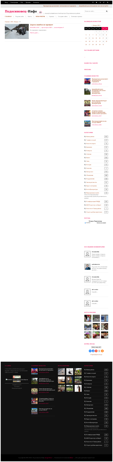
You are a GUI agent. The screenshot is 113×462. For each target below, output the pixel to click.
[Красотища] (78, 388)
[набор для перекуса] (104, 335)
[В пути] (78, 379)
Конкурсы (89, 150)
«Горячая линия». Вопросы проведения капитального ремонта (99, 112)
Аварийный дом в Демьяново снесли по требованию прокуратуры (98, 91)
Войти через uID (96, 347)
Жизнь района (90, 136)
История (88, 164)
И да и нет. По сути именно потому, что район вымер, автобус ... (99, 267)
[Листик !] (78, 371)
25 (106, 41)
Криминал (89, 147)
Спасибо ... (95, 291)
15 (96, 38)
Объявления (89, 175)
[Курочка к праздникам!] (104, 326)
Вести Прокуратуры (92, 189)
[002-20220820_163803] (104, 318)
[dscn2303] (69, 388)
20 (89, 41)
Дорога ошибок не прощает (41, 25)
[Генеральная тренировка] (61, 371)
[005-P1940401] (87, 318)
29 (96, 44)
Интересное (89, 172)
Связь (87, 161)
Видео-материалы (91, 186)
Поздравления (90, 179)
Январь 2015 (96, 25)
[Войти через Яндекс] (96, 351)
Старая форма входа (96, 354)
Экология (88, 168)
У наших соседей (91, 140)
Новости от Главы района (93, 208)
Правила (28, 2)
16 (99, 38)
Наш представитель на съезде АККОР (99, 121)
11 (106, 35)
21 (92, 41)
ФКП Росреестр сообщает (93, 205)
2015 (12, 22)
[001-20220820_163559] (87, 326)
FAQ (22, 2)
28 (92, 44)
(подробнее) (48, 457)
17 (103, 38)
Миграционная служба (92, 193)
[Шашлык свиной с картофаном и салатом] (96, 326)
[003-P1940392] (96, 318)
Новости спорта (91, 143)
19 (86, 41)
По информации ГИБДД (93, 201)
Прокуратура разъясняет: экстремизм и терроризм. (54, 6)
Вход (6, 2)
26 (86, 44)
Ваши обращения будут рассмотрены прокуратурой (99, 102)
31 (103, 44)
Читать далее (34, 33)
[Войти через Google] (99, 351)
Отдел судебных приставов (94, 212)
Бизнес (88, 157)
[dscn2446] (61, 388)
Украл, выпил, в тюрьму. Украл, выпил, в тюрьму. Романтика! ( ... (98, 254)
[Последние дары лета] (96, 335)
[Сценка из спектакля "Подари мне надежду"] (69, 379)
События (88, 154)
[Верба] (61, 379)
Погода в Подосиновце (95, 221)
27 (89, 44)
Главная (7, 22)
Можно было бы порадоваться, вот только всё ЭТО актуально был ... (99, 279)
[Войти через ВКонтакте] (90, 351)
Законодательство (91, 182)
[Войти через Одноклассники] (102, 351)
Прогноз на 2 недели (101, 222)
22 (96, 41)
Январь (16, 22)
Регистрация (14, 2)
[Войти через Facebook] (93, 351)
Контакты (36, 2)
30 (99, 44)
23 (99, 41)
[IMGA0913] (69, 371)
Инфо (21, 11)
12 (86, 38)
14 (92, 38)
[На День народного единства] (87, 335)
